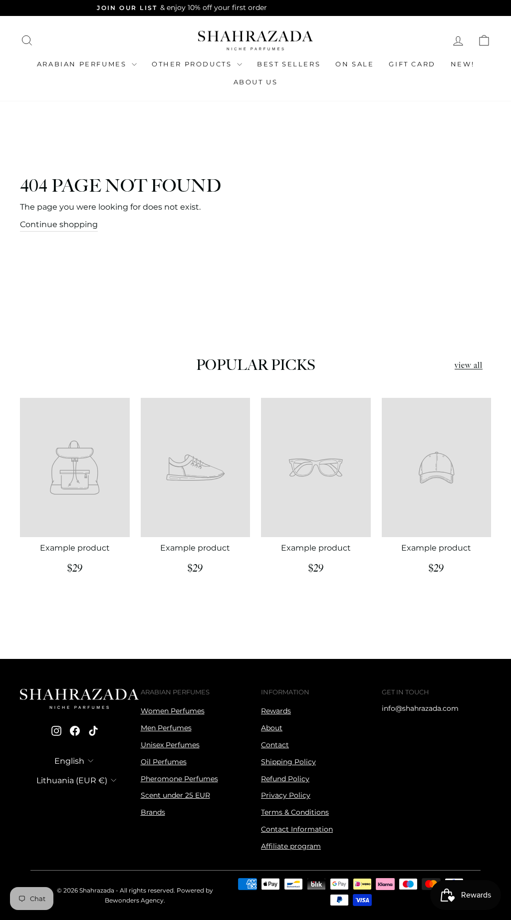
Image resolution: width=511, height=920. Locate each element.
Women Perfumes (173, 710)
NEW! (462, 64)
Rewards (276, 710)
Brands (153, 812)
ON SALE (354, 64)
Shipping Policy (288, 761)
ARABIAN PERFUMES (83, 64)
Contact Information (297, 829)
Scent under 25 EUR (175, 795)
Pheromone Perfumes (179, 778)
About (271, 727)
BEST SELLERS (288, 64)
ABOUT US (256, 82)
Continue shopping (59, 224)
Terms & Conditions (295, 812)
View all (469, 365)
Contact (275, 744)
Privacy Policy (285, 795)
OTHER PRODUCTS (193, 64)
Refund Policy (285, 778)
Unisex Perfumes (170, 744)
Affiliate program (291, 846)
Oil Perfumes (164, 761)
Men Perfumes (166, 727)
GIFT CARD (412, 64)
